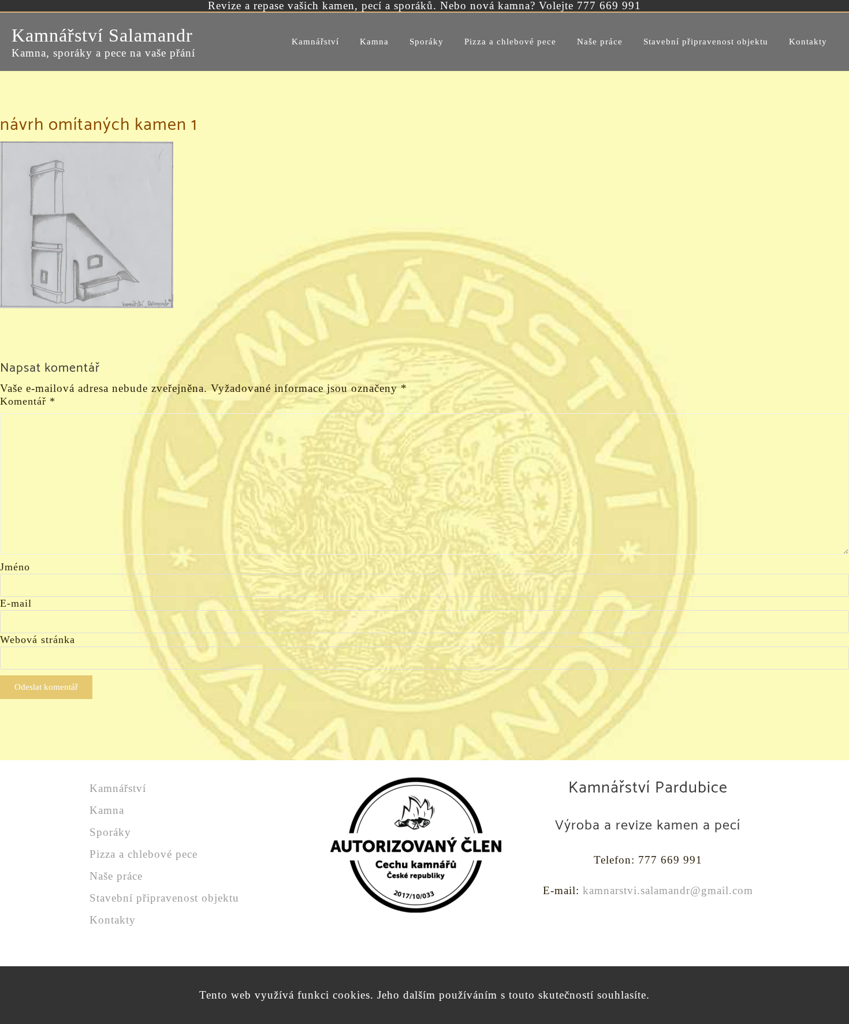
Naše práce (116, 876)
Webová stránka (37, 639)
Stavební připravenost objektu (164, 898)
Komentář (27, 401)
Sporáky (110, 832)
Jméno (15, 567)
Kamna (107, 810)
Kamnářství (118, 788)
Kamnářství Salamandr (102, 35)
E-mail (16, 603)
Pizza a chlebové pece (144, 854)
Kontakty (113, 920)
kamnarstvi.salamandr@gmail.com (668, 890)
